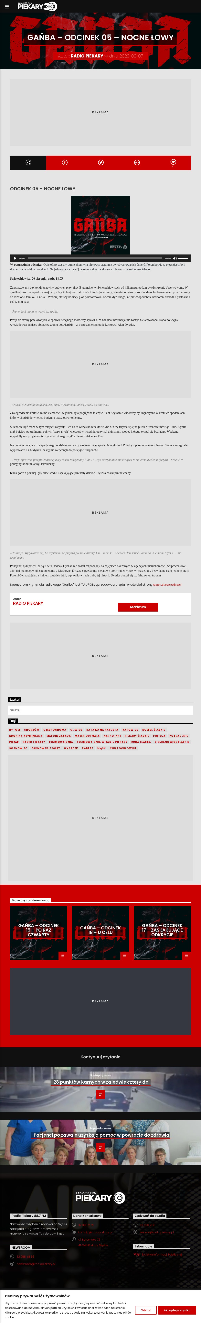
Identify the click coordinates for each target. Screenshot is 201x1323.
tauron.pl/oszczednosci (167, 584)
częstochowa (54, 729)
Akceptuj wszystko (177, 1310)
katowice (130, 729)
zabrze (87, 748)
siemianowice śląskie (172, 742)
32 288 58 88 (25, 1257)
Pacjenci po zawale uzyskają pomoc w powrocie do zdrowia (101, 1135)
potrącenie (178, 736)
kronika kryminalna (26, 736)
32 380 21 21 (86, 1225)
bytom (14, 729)
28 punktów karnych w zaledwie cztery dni (102, 1082)
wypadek (71, 748)
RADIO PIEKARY (87, 56)
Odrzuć (146, 1310)
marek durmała (87, 736)
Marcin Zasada (59, 736)
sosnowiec (18, 748)
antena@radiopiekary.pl (157, 1232)
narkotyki (112, 736)
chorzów (31, 729)
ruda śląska (141, 742)
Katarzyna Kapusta (102, 729)
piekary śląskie (137, 736)
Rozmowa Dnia (61, 742)
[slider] (183, 258)
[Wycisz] (175, 258)
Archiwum (138, 607)
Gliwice (76, 729)
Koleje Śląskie (153, 729)
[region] (100, 1306)
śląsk (101, 748)
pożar (14, 742)
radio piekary (34, 742)
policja (159, 736)
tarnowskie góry (45, 748)
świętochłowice (123, 748)
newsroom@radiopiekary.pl (36, 1264)
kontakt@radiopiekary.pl (95, 1232)
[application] (100, 258)
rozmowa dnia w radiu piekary (102, 742)
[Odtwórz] (15, 258)
